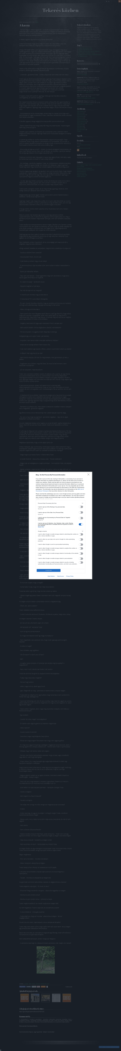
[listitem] (60, 503)
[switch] (81, 507)
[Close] (89, 475)
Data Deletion (51, 576)
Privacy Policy (69, 576)
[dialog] (60, 525)
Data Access (60, 576)
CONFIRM (49, 570)
